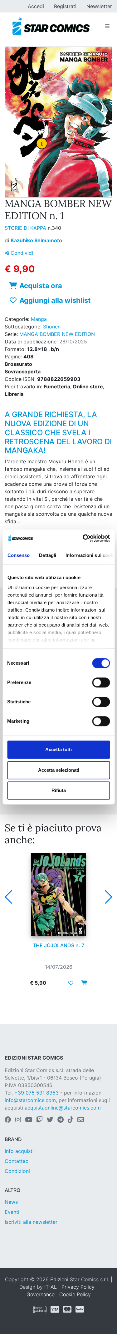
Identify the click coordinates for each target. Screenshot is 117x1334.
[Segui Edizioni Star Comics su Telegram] (60, 1120)
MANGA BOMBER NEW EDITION (57, 334)
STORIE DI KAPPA (26, 228)
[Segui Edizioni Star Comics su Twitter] (50, 1120)
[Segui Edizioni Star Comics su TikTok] (70, 1120)
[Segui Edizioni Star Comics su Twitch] (39, 1120)
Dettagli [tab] (47, 555)
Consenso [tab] (18, 555)
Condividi (21, 253)
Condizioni (17, 1171)
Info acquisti (19, 1151)
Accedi (36, 6)
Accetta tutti (58, 749)
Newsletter (99, 6)
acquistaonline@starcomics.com (63, 1108)
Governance (41, 1294)
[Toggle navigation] (107, 26)
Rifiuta (58, 790)
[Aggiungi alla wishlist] (70, 983)
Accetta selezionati (58, 770)
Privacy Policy (78, 1287)
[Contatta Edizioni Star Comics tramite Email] (80, 1120)
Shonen (52, 326)
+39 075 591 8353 (36, 1093)
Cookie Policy (75, 1294)
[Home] (51, 26)
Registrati (65, 6)
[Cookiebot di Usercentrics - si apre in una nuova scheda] (83, 538)
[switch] (101, 682)
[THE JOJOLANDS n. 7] (58, 894)
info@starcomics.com (30, 1100)
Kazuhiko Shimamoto (36, 240)
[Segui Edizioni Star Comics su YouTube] (28, 1120)
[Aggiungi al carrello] (82, 983)
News (11, 1202)
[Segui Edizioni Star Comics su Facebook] (8, 1120)
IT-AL (50, 1287)
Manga (39, 319)
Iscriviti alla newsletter (31, 1222)
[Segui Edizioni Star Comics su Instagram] (18, 1120)
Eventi (12, 1212)
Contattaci (17, 1161)
